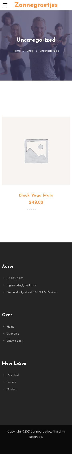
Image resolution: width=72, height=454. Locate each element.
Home (17, 51)
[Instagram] (36, 447)
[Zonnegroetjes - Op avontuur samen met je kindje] (36, 5)
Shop (30, 51)
